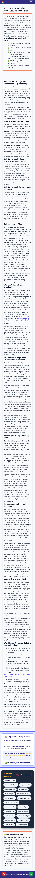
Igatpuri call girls (23, 811)
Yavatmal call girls (10, 789)
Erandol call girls (10, 798)
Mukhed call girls (10, 780)
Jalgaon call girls (25, 785)
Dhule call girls (9, 794)
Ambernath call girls (24, 816)
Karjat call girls (9, 824)
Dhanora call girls (10, 807)
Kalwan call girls (9, 811)
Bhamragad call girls (11, 785)
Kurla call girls (23, 789)
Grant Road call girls (24, 798)
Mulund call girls (23, 820)
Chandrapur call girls (23, 794)
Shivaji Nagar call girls (11, 802)
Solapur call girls (22, 824)
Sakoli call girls (23, 807)
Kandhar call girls (10, 820)
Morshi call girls (9, 816)
